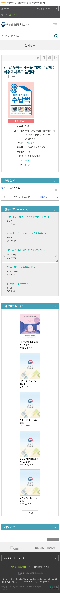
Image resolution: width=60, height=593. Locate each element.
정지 (57, 539)
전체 (3, 187)
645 (27, 160)
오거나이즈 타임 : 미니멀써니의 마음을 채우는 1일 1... (28, 233)
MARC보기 (49, 58)
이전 (49, 539)
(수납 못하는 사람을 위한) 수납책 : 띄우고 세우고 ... (27, 250)
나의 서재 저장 (43, 58)
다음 (53, 539)
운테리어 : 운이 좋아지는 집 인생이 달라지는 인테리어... (29, 217)
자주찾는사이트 (43, 8)
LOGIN (7, 8)
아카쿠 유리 (29, 143)
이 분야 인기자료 (14, 306)
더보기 (31, 513)
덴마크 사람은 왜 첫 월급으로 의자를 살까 (23, 267)
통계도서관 (15, 187)
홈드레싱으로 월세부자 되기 (18, 283)
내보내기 (55, 58)
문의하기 (15, 14)
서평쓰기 (22, 121)
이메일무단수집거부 (40, 567)
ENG (6, 14)
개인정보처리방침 (18, 567)
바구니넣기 (37, 58)
